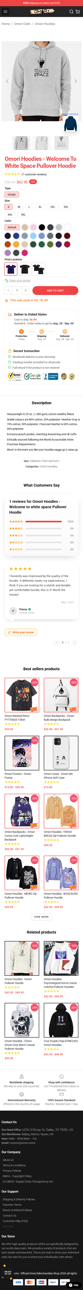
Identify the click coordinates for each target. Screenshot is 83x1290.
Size (7, 200)
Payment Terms (12, 1204)
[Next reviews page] (74, 642)
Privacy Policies (12, 1170)
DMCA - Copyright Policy (17, 1176)
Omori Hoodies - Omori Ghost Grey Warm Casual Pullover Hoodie (20, 1044)
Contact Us (9, 1215)
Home (6, 24)
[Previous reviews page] (56, 642)
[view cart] (77, 11)
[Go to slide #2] (41, 143)
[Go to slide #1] (21, 143)
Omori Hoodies (45, 24)
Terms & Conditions (14, 1165)
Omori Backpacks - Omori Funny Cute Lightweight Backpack (20, 835)
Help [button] (76, 1285)
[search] (71, 11)
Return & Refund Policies (17, 1210)
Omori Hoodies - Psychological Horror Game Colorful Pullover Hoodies (60, 983)
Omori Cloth (22, 24)
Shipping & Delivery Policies (19, 1199)
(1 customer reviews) (34, 174)
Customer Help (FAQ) (15, 1221)
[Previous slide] (7, 81)
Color (8, 220)
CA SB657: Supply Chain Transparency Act (28, 1181)
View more (41, 917)
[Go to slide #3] (61, 143)
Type (8, 188)
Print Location (13, 259)
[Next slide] (75, 81)
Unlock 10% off (7, 1273)
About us (8, 1159)
